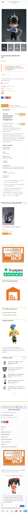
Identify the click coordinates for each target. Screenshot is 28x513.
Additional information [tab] (15, 105)
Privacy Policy (4, 437)
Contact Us (3, 444)
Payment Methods (5, 434)
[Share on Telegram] (5, 98)
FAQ (2, 429)
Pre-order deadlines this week (9, 312)
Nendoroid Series (10, 86)
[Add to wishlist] (2, 93)
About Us (3, 427)
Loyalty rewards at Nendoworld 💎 (9, 446)
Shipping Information (6, 432)
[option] (14, 25)
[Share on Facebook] (2, 98)
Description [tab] (4, 105)
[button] (25, 50)
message (4, 350)
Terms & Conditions (5, 442)
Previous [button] (4, 25)
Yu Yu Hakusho (7, 88)
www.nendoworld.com (8, 415)
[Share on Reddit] (10, 98)
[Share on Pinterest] (7, 98)
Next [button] (24, 25)
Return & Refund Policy (6, 439)
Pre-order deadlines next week (9, 315)
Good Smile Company (10, 90)
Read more (5, 233)
